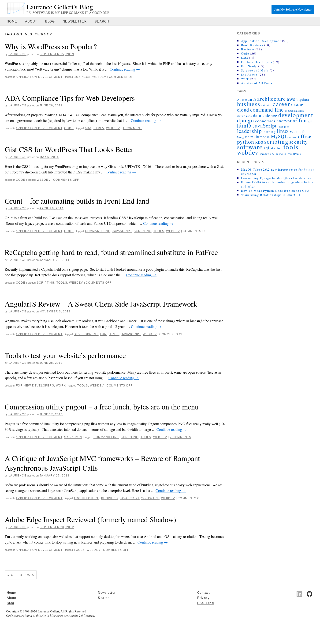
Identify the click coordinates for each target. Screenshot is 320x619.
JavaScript (122, 231)
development (86, 334)
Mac (292, 132)
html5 (98, 128)
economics (265, 121)
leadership (249, 130)
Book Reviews (252, 45)
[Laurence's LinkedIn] (299, 594)
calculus (266, 105)
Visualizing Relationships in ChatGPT (271, 195)
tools (158, 231)
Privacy (203, 598)
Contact (203, 592)
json (286, 126)
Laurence (17, 54)
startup (277, 148)
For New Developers (35, 385)
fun (103, 334)
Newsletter (75, 21)
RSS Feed (205, 603)
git (310, 121)
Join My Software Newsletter (292, 9)
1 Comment (132, 128)
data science (265, 115)
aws (291, 98)
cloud (243, 109)
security (298, 141)
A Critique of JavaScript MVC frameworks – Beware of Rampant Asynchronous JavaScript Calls (102, 463)
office (305, 136)
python (245, 141)
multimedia (260, 136)
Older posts (20, 575)
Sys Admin (73, 437)
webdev (99, 77)
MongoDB (243, 137)
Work (61, 385)
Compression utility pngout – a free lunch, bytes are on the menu (102, 406)
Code (69, 128)
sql (267, 147)
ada (88, 128)
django (245, 120)
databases (244, 116)
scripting (143, 231)
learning (269, 132)
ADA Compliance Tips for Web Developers (70, 98)
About (31, 21)
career (281, 103)
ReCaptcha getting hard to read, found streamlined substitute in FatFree (111, 252)
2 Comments (180, 437)
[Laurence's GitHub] (309, 594)
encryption (287, 121)
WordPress (294, 153)
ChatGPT (298, 105)
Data (244, 58)
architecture (86, 498)
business (82, 77)
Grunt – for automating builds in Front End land (77, 201)
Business (248, 49)
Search (102, 21)
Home (12, 21)
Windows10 (279, 153)
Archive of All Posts (256, 83)
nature (293, 137)
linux (283, 130)
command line (97, 231)
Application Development (39, 77)
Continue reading (125, 69)
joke (280, 126)
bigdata (303, 99)
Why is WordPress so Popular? (51, 46)
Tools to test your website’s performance (65, 355)
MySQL (279, 136)
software (150, 498)
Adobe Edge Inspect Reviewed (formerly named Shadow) (90, 519)
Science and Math (255, 70)
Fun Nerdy (249, 66)
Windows (265, 153)
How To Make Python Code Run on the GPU (275, 190)
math (301, 131)
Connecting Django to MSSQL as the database (277, 178)
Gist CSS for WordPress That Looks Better (69, 149)
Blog (50, 21)
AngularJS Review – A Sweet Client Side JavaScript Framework (101, 304)
